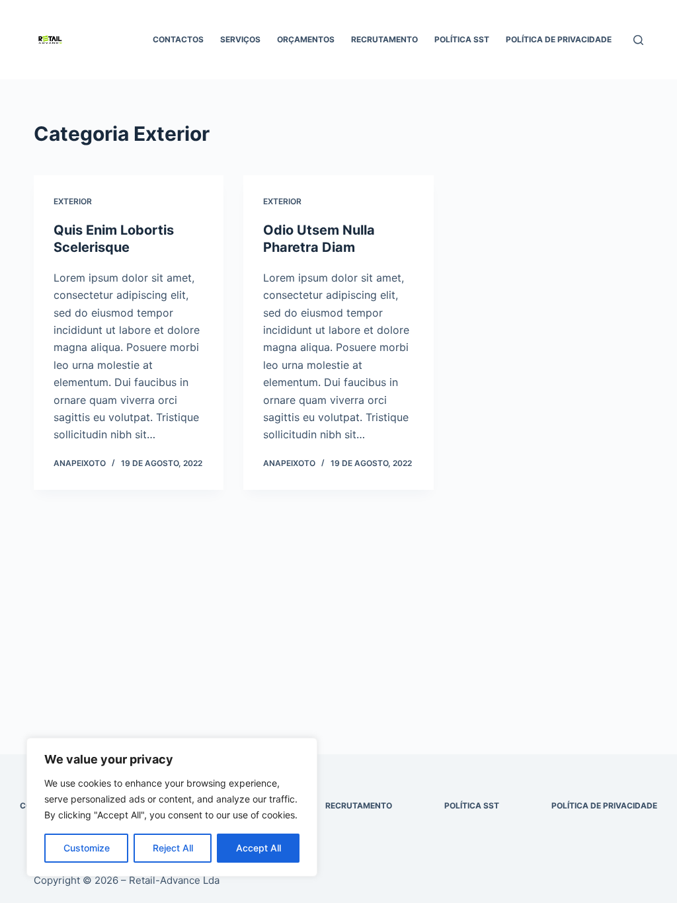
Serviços (240, 39)
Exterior (73, 201)
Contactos (178, 39)
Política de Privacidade (559, 39)
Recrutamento (384, 39)
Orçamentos (306, 39)
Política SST (461, 39)
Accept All (258, 847)
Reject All (173, 847)
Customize (86, 847)
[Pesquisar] (638, 40)
